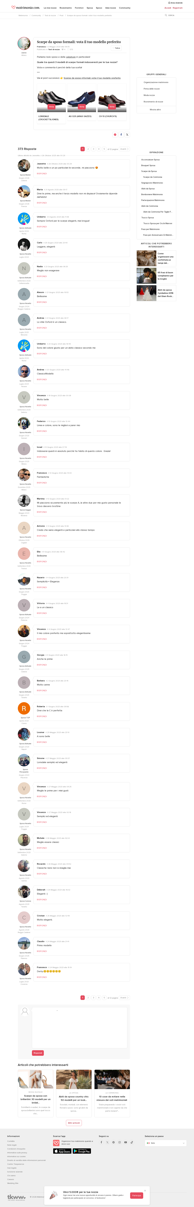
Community (124, 8)
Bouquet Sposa (148, 165)
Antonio (41, 526)
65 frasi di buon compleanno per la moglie (165, 275)
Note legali (11, 1145)
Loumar (40, 732)
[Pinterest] (113, 1142)
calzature (71, 56)
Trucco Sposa (147, 217)
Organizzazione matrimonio (156, 82)
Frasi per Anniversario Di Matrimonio (159, 235)
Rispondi (38, 1053)
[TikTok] (131, 1142)
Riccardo (41, 864)
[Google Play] (82, 1153)
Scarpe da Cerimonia (152, 177)
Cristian (41, 915)
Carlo (39, 242)
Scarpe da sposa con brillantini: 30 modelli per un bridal (36, 1099)
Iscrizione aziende (15, 1172)
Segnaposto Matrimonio (152, 183)
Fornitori (79, 8)
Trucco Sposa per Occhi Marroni (157, 223)
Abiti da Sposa (148, 188)
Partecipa (136, 1195)
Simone (40, 758)
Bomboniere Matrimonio (152, 194)
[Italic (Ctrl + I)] (40, 1011)
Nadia (40, 266)
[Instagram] (119, 1142)
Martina (40, 498)
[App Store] (62, 1153)
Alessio (40, 292)
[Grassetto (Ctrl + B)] (35, 1011)
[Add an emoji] (56, 1011)
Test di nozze (50, 15)
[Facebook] (101, 1142)
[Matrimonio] (25, 8)
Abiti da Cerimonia (149, 206)
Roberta (41, 706)
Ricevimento (66, 8)
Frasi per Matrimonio (150, 229)
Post (61, 15)
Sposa (90, 8)
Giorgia (40, 655)
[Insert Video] (66, 1011)
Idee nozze (110, 8)
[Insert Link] (51, 1011)
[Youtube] (125, 1142)
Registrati (178, 8)
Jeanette (41, 163)
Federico (41, 421)
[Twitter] (107, 1142)
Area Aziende (176, 3)
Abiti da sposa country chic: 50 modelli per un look (74, 1098)
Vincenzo (41, 395)
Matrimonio (23, 15)
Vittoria (41, 603)
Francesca (41, 47)
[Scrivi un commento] (80, 1029)
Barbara (41, 680)
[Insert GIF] (71, 1011)
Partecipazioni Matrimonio (153, 200)
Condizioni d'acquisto (16, 1149)
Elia (38, 551)
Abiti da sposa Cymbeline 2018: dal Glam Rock (166, 293)
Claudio (40, 941)
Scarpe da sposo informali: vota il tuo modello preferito (92, 78)
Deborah (41, 889)
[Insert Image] (61, 1011)
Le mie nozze (50, 8)
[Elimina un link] (46, 1011)
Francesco (42, 473)
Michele (40, 838)
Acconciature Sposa (150, 159)
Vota (51, 106)
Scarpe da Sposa (149, 171)
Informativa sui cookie (16, 1156)
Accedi (168, 8)
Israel (39, 447)
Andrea (40, 318)
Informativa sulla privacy (17, 1153)
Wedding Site (12, 1183)
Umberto (41, 217)
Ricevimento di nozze (153, 101)
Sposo (99, 8)
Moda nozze (149, 95)
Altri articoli (74, 1123)
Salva (117, 48)
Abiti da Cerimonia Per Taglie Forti (158, 212)
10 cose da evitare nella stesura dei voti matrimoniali (112, 1098)
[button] (115, 134)
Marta (40, 189)
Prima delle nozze (152, 88)
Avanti (123, 149)
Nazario (40, 577)
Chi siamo (11, 1175)
